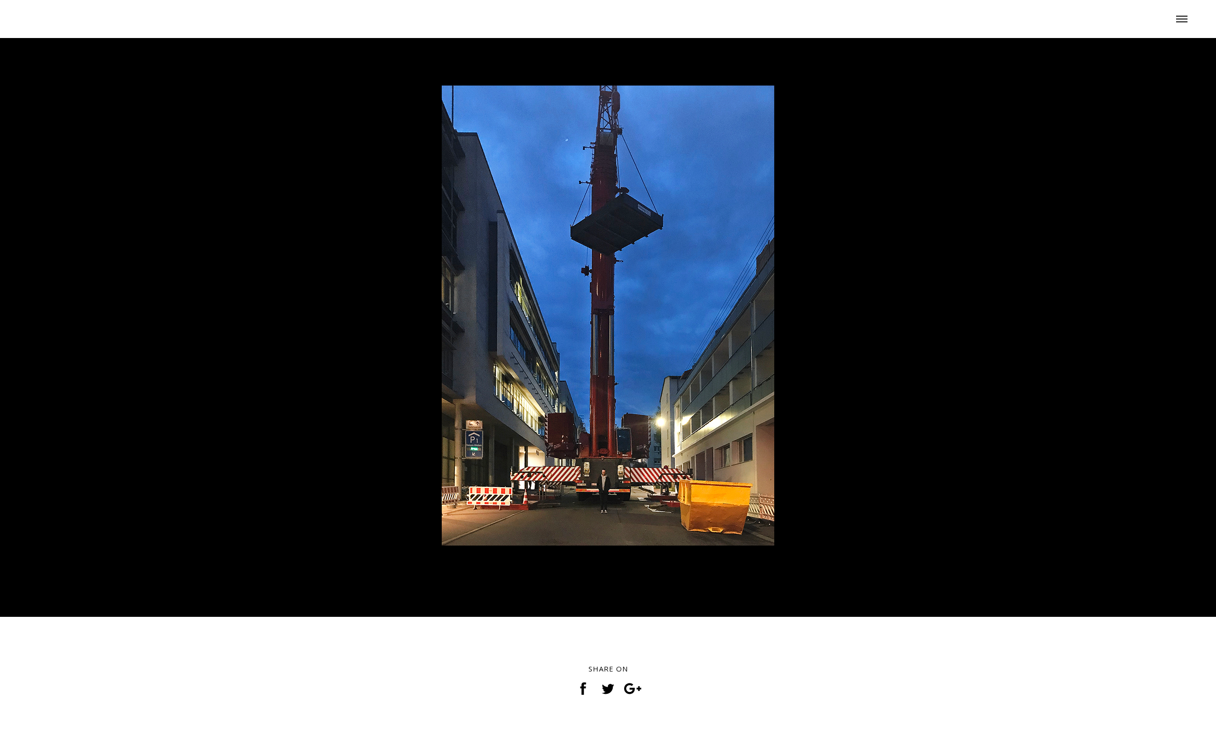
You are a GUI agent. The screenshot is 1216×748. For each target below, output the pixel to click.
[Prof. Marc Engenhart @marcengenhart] (71, 17)
